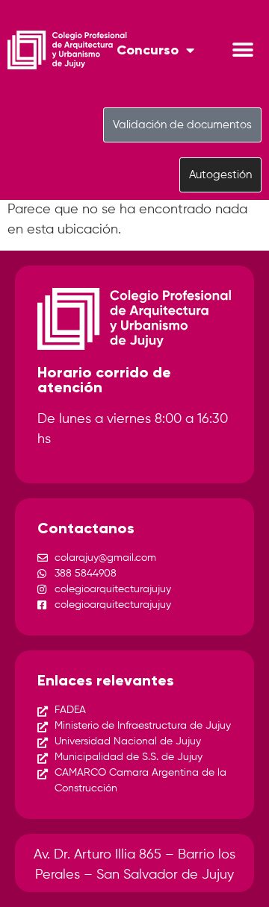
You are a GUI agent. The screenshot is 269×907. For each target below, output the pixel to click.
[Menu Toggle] (243, 50)
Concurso (148, 50)
